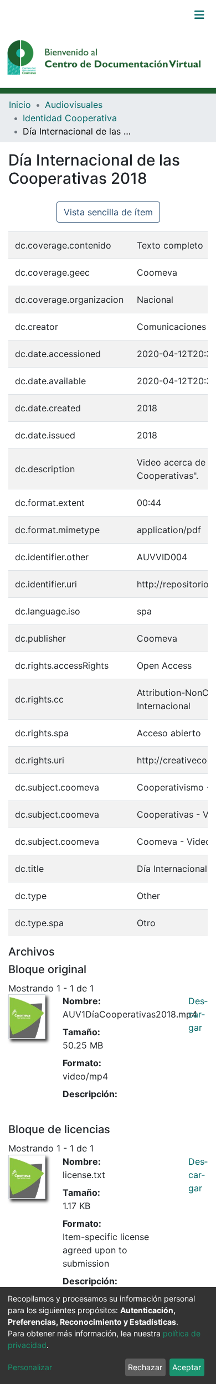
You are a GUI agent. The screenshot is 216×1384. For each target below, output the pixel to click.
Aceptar (186, 1367)
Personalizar (30, 1367)
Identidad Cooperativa (70, 117)
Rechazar (145, 1367)
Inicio (20, 104)
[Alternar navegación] (199, 14)
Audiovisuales (73, 104)
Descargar (198, 1014)
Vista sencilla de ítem (108, 212)
